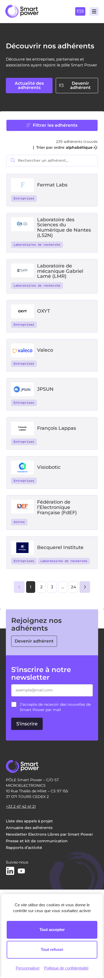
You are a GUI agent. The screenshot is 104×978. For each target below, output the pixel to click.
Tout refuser (52, 949)
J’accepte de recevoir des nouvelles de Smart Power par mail (55, 707)
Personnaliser (28, 968)
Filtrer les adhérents (55, 125)
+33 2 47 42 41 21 (21, 806)
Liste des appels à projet (29, 821)
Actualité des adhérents (29, 85)
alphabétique (79, 147)
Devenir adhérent (80, 85)
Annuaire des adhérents (29, 827)
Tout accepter (52, 929)
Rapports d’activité (24, 847)
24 (73, 586)
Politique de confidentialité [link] (66, 968)
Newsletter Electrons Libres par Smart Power (49, 834)
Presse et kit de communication (37, 841)
